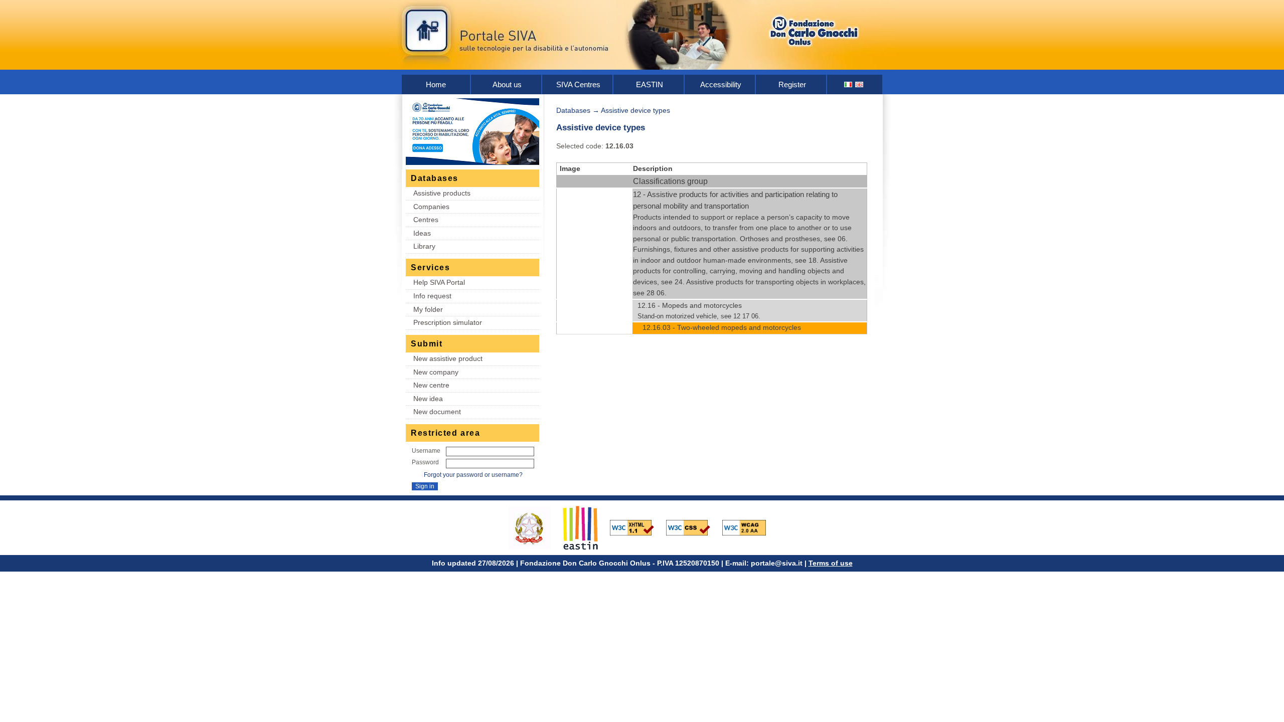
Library (424, 246)
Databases (573, 110)
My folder (428, 309)
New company (435, 372)
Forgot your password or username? (473, 475)
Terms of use (831, 563)
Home (436, 84)
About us (507, 84)
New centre (431, 385)
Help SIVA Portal (439, 282)
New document (437, 412)
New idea (428, 399)
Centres (425, 220)
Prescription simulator (447, 322)
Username (426, 451)
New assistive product (448, 358)
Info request (432, 296)
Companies (431, 207)
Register (792, 84)
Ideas (422, 233)
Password (425, 462)
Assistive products (441, 193)
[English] (859, 84)
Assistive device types (635, 110)
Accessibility (720, 84)
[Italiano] (848, 84)
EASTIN (649, 84)
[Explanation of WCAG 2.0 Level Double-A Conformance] (749, 527)
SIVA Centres (578, 84)
